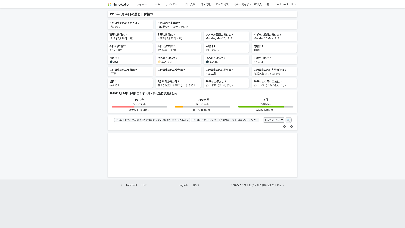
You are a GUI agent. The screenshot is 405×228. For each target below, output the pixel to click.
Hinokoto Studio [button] (284, 4)
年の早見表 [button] (222, 4)
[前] (284, 126)
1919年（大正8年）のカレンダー (240, 120)
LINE (144, 185)
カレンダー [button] (171, 4)
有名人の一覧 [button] (261, 4)
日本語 (195, 185)
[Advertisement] (202, 155)
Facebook (132, 185)
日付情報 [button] (206, 4)
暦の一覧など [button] (241, 4)
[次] (291, 126)
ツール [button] (156, 4)
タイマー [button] (142, 4)
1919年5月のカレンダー (205, 120)
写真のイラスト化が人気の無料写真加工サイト (257, 185)
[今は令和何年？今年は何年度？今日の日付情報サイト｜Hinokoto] (118, 4)
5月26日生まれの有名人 (128, 120)
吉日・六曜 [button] (189, 4)
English (183, 185)
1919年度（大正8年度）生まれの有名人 (166, 120)
